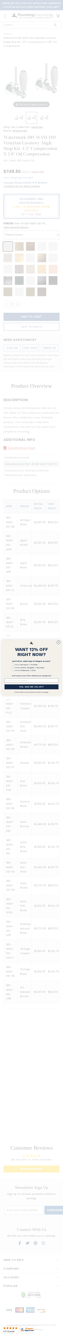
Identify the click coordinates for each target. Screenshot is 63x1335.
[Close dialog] (58, 642)
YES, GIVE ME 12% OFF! (31, 687)
